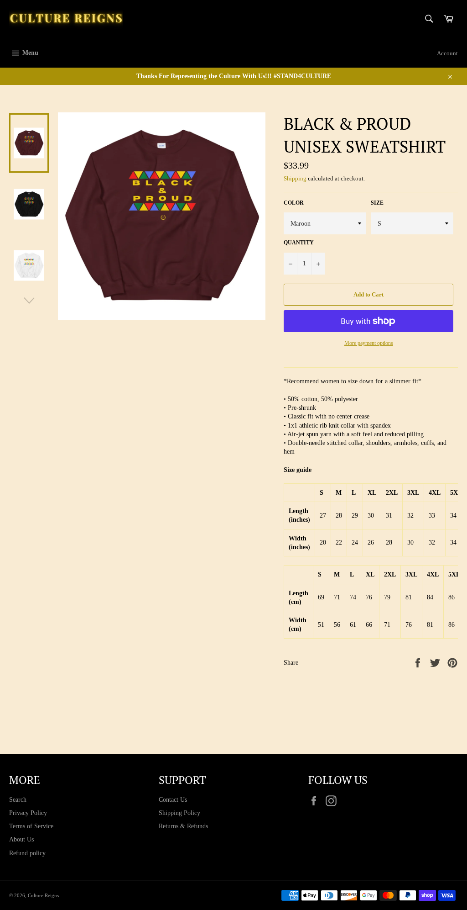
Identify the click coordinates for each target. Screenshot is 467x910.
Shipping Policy (179, 812)
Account (447, 53)
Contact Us (173, 799)
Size (377, 203)
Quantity (299, 242)
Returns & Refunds (183, 826)
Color (294, 203)
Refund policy (27, 853)
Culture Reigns (43, 895)
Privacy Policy (28, 812)
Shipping (295, 178)
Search (17, 799)
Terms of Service (31, 826)
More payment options (368, 343)
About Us (21, 839)
